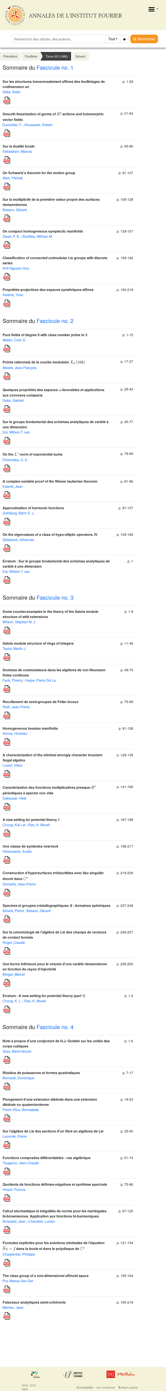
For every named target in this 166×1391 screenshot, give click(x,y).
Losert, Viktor (13, 765)
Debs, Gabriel (13, 400)
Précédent (10, 56)
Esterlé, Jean (13, 486)
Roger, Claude (14, 942)
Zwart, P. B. (11, 236)
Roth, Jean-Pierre (16, 706)
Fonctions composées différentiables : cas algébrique (47, 1157)
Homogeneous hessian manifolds (30, 728)
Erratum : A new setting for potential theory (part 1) (44, 995)
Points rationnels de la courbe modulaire (44, 362)
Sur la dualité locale (19, 146)
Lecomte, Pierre (15, 1136)
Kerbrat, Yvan (13, 294)
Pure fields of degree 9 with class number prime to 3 (45, 334)
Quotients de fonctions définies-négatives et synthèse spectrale (55, 1184)
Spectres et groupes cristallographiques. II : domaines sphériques (56, 905)
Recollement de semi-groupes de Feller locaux (40, 701)
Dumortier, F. (12, 124)
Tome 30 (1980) (57, 56)
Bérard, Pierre (13, 910)
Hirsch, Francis (14, 1189)
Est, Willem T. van (16, 432)
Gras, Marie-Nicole (17, 1051)
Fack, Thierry (12, 680)
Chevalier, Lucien (41, 1221)
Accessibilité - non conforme (96, 1387)
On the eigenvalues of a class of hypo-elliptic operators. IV (50, 534)
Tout (111, 38)
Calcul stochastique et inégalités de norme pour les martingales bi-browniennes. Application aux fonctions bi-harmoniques (55, 1213)
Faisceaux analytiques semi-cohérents (34, 1302)
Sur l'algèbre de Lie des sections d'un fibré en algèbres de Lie (53, 1131)
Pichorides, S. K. (15, 459)
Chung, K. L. (12, 1000)
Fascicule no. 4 (55, 1027)
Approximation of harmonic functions (33, 507)
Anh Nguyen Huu (16, 268)
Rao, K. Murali (39, 824)
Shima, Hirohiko (15, 733)
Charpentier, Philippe (19, 1254)
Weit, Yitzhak (13, 177)
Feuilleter (31, 56)
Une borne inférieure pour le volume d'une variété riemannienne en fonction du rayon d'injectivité (55, 966)
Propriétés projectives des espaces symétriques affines (48, 289)
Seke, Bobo (12, 91)
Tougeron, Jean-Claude (21, 1162)
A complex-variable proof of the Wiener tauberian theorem (50, 481)
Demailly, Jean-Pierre (19, 884)
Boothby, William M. (37, 236)
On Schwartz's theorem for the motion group (39, 172)
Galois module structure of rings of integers (38, 643)
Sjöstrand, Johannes (18, 539)
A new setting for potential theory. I (31, 819)
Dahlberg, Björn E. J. (18, 513)
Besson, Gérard (15, 209)
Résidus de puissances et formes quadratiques (41, 1072)
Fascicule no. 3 (55, 597)
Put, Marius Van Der (18, 1280)
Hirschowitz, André (17, 851)
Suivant (80, 56)
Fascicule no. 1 (55, 67)
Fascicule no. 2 (55, 320)
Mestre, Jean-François (20, 367)
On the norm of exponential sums (32, 454)
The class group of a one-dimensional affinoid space (46, 1275)
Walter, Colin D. (14, 339)
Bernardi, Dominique (18, 1077)
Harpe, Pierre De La (40, 680)
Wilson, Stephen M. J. (19, 621)
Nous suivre (129, 1387)
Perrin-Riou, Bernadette (21, 1109)
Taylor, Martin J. (14, 648)
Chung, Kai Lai (14, 824)
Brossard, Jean (14, 1221)
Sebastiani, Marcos (17, 151)
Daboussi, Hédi (14, 798)
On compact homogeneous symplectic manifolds (43, 231)
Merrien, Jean (13, 1307)
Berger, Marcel (14, 974)
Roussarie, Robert (38, 124)
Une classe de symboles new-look (30, 846)
